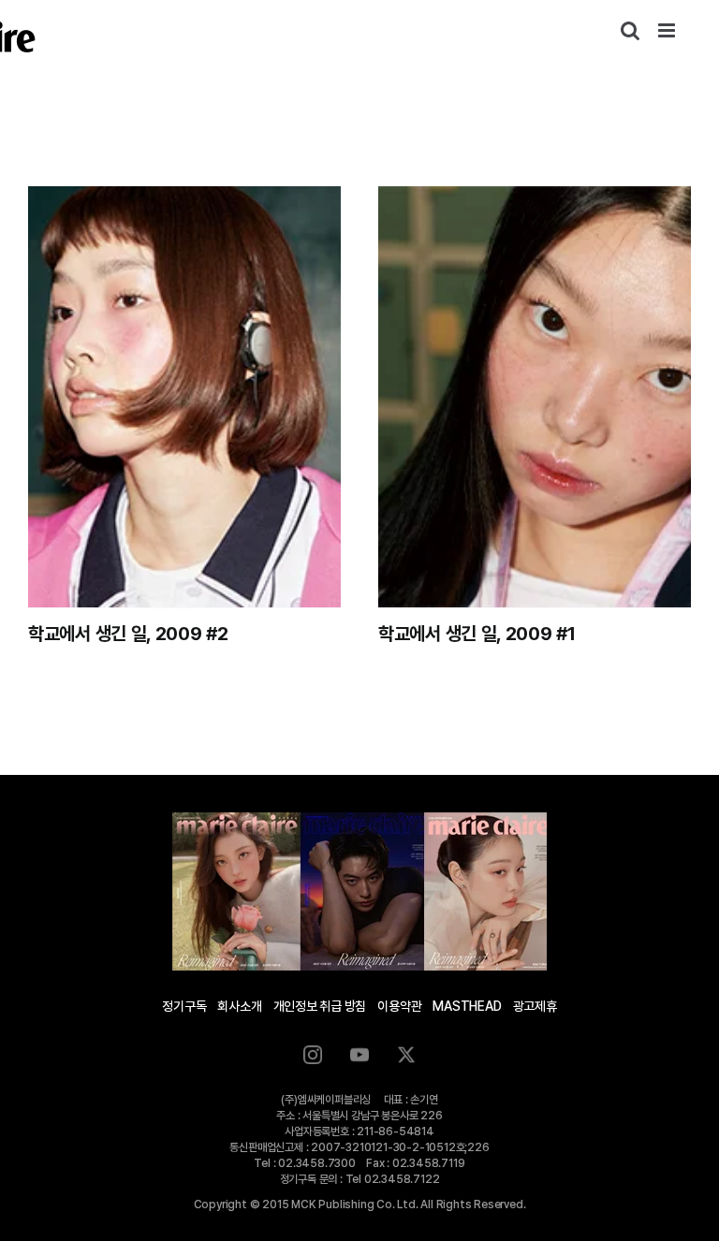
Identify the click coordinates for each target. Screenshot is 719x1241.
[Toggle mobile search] (630, 30)
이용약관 (399, 1006)
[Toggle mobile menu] (668, 30)
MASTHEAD (467, 1006)
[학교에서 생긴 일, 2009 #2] (184, 396)
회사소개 (239, 1006)
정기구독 (184, 1006)
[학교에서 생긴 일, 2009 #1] (534, 396)
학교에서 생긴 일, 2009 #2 (128, 633)
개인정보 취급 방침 (320, 1006)
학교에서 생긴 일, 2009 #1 (477, 633)
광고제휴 (535, 1006)
